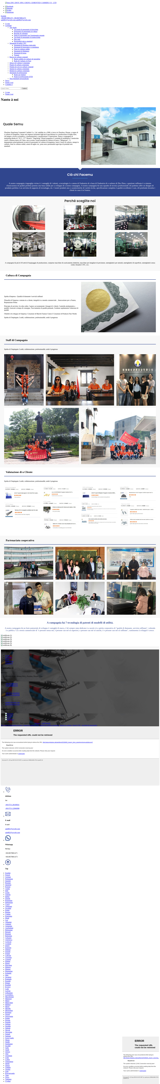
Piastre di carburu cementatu (19, 65)
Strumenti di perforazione (18, 73)
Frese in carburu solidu (22, 49)
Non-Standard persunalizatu (19, 79)
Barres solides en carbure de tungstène (27, 59)
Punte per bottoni (20, 75)
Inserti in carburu (66, 725)
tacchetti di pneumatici (89, 725)
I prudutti (8, 26)
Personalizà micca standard (23, 41)
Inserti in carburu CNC (31, 725)
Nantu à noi (9, 82)
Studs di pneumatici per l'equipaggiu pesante (29, 35)
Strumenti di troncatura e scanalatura (26, 47)
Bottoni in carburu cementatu (19, 71)
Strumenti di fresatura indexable (25, 45)
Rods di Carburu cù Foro (22, 61)
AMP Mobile (46, 723)
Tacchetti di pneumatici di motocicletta (27, 37)
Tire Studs (13, 27)
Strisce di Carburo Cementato (20, 63)
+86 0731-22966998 (12, 808)
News (7, 81)
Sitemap (37, 723)
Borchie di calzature (21, 33)
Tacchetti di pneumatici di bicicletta (26, 29)
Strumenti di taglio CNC (18, 43)
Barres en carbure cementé (19, 57)
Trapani (16, 55)
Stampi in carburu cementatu (19, 69)
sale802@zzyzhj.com (12, 832)
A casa (7, 24)
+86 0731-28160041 (12, 805)
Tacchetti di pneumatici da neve (12, 725)
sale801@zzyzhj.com (12, 829)
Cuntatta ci (9, 84)
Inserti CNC (76, 725)
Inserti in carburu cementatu (49, 725)
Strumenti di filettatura (21, 51)
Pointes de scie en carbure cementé (21, 67)
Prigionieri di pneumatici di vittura (25, 31)
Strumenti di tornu (20, 53)
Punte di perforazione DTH (23, 77)
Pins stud (17, 39)
